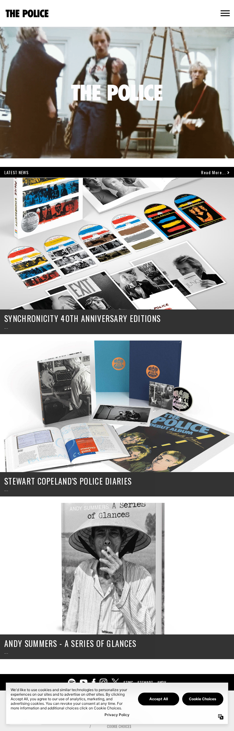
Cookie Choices (119, 726)
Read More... (214, 172)
